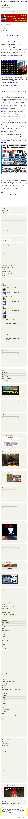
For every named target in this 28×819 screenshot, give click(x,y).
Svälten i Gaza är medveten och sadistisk (9, 247)
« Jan (3, 233)
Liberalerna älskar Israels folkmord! (8, 251)
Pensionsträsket (5, 691)
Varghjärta (4, 731)
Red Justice (4, 705)
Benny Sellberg (4, 616)
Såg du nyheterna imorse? (20, 330)
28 (17, 230)
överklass (11, 202)
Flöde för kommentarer (6, 378)
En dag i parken (18, 319)
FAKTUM (3, 634)
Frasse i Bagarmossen (6, 638)
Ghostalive (4, 646)
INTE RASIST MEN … (5, 656)
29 (20, 230)
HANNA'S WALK (5, 745)
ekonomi (25, 203)
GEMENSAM (4, 644)
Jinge (3, 661)
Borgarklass (15, 202)
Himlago (3, 759)
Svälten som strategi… (10, 319)
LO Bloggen (4, 679)
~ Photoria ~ (4, 749)
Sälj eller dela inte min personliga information (19, 807)
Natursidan (4, 685)
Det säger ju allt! (5, 269)
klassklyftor (8, 204)
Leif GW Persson (5, 675)
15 (20, 226)
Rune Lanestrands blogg (6, 709)
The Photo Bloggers (5, 747)
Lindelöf (3, 677)
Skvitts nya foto (5, 713)
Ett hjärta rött (4, 628)
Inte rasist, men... (5, 778)
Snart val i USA (4, 257)
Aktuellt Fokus (4, 596)
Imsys (3, 654)
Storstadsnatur (4, 761)
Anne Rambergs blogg (6, 602)
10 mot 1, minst (18, 334)
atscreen (3, 610)
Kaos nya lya (4, 663)
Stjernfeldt (4, 719)
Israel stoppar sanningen (6, 271)
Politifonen (4, 697)
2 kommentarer (7, 205)
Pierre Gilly (4, 695)
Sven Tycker (4, 770)
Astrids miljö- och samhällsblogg (8, 606)
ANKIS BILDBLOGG (5, 743)
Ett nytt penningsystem (6, 630)
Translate (11, 212)
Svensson (3, 725)
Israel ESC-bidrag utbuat (6, 263)
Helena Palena (4, 650)
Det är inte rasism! (19, 327)
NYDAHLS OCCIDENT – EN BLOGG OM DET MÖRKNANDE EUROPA (14, 689)
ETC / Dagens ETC (5, 626)
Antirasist (3, 604)
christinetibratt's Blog (6, 764)
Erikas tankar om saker (6, 622)
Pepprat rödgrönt (5, 693)
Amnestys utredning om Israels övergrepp (10, 259)
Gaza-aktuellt (4, 249)
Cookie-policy (4, 813)
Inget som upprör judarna (7, 265)
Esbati (3, 624)
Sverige (2, 203)
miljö (11, 204)
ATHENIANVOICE (5, 608)
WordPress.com (5, 380)
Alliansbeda (4, 598)
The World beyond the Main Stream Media (10, 755)
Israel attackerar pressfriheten (7, 267)
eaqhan (5, 5)
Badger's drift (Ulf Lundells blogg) (8, 614)
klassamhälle (3, 204)
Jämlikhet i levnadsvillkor (6, 659)
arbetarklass (12, 203)
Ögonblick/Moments (6, 612)
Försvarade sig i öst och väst (7, 273)
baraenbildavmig (5, 751)
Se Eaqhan (4, 711)
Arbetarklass (7, 202)
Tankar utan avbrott (5, 780)
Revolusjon (4, 707)
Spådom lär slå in (19, 342)
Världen (5, 203)
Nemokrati (4, 687)
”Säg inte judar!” (16, 292)
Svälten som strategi (5, 275)
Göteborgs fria (4, 642)
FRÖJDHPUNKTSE (5, 640)
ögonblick (4, 772)
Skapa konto (4, 372)
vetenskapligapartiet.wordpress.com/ (9, 766)
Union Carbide (21, 204)
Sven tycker (4, 723)
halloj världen (4, 648)
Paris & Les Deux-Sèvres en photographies (10, 757)
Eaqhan (7, 283)
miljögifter (14, 204)
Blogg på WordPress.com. (5, 807)
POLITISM (3, 699)
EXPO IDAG (4, 632)
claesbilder (8, 287)
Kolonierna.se (4, 667)
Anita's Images (4, 753)
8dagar (3, 594)
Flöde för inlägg (5, 376)
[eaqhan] (14, 21)
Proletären (4, 701)
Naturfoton (4, 768)
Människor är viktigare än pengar (8, 681)
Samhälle (22, 202)
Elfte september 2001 (6, 620)
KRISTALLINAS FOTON (6, 671)
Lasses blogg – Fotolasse (6, 673)
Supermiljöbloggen (5, 721)
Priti (7, 315)
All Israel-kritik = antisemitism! (7, 261)
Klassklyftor (5, 30)
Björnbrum (4, 618)
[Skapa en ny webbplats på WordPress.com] (14, 1)
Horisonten (4, 652)
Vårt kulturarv (4, 774)
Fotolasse (4, 636)
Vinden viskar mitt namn (6, 734)
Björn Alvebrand (5, 776)
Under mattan (4, 727)
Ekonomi (19, 202)
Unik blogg (4, 729)
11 (7, 226)
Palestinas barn (5, 255)
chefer (22, 203)
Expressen (23, 176)
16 (24, 226)
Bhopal (19, 203)
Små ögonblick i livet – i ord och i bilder (9, 715)
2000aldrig (4, 592)
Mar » (5, 233)
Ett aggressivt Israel (19, 323)
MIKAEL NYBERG (5, 683)
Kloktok (3, 665)
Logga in (3, 374)
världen (2, 205)
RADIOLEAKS (4, 703)
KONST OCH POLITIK (6, 669)
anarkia (3, 600)
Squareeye (4, 717)
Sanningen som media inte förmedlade (9, 253)
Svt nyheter (3, 142)
